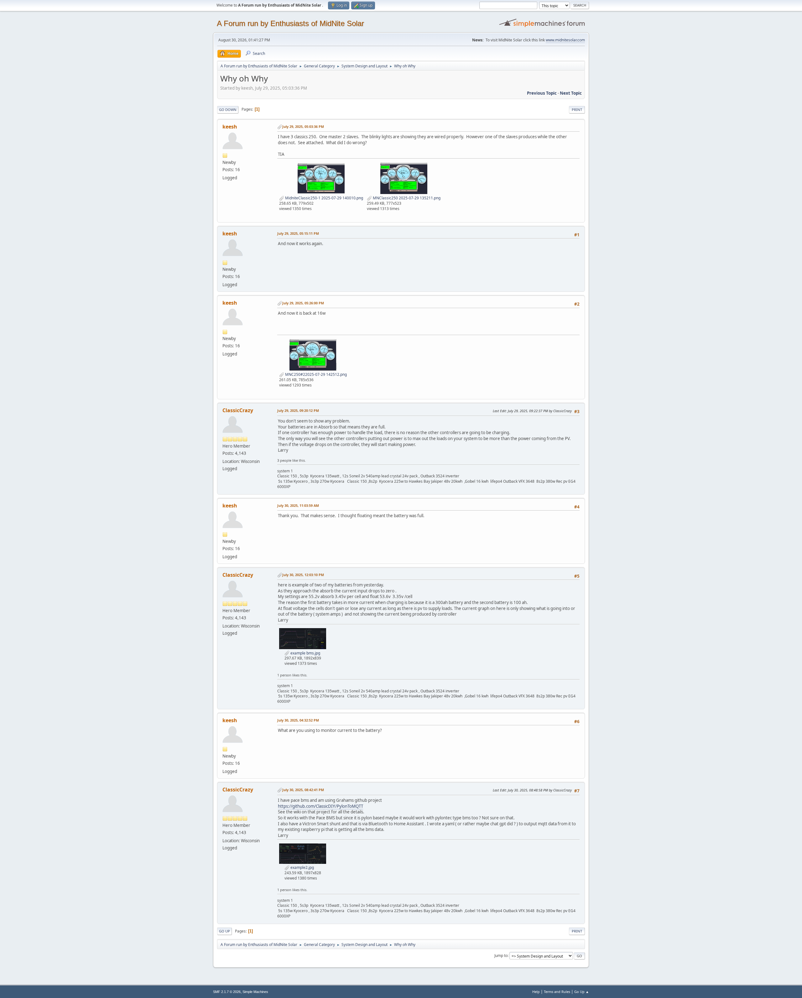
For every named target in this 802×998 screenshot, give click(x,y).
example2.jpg (301, 867)
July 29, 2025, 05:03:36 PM (303, 126)
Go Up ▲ (581, 991)
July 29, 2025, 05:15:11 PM (298, 233)
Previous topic (542, 93)
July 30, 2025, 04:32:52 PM (298, 720)
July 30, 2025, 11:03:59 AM (298, 505)
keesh (229, 126)
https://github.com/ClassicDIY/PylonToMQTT (320, 806)
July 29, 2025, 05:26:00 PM (303, 303)
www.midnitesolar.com (565, 40)
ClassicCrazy (237, 410)
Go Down (228, 109)
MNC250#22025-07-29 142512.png (315, 374)
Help (536, 991)
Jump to (501, 955)
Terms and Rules (557, 991)
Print (577, 109)
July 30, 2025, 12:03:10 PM (303, 574)
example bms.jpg (304, 653)
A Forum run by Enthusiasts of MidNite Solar (290, 23)
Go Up (224, 931)
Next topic (571, 93)
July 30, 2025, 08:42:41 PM (303, 789)
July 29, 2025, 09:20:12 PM (298, 410)
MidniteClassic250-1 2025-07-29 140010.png (323, 198)
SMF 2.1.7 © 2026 (227, 992)
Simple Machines (255, 992)
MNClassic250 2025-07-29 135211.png (406, 198)
